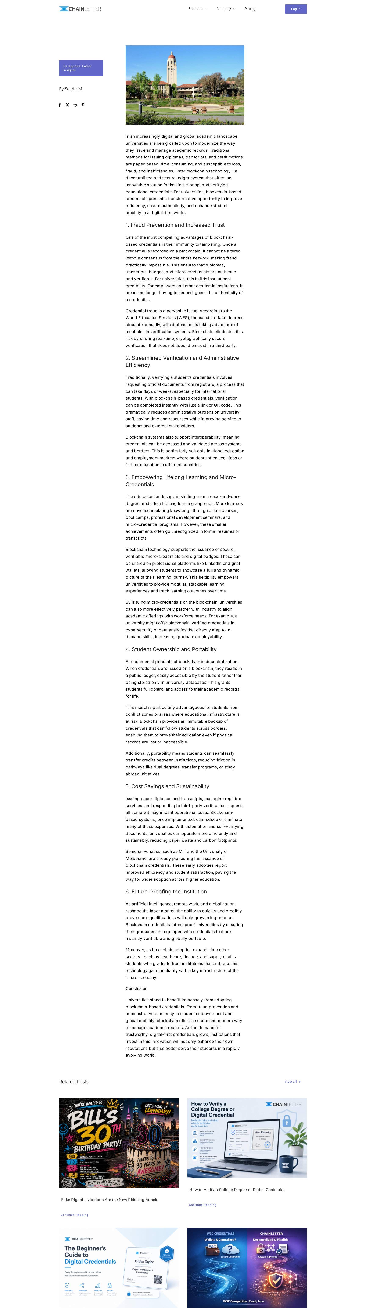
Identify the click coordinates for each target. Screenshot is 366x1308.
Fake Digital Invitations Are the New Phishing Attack (109, 1199)
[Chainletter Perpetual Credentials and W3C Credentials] (247, 1268)
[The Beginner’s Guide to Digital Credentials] (119, 1268)
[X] (67, 105)
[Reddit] (75, 105)
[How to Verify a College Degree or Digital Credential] (247, 1138)
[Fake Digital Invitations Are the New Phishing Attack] (119, 1143)
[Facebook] (60, 105)
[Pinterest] (83, 105)
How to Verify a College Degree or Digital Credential (237, 1189)
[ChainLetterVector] (80, 8)
